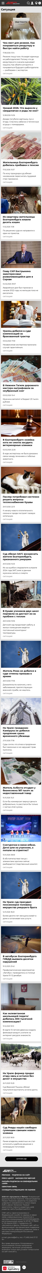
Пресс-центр (8, 1178)
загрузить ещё (21, 1159)
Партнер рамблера (21, 1262)
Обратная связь (9, 1187)
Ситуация (7, 73)
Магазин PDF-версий (25, 1178)
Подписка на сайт (21, 1175)
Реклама (6, 1175)
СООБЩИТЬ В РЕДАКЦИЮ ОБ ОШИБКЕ (18, 1190)
